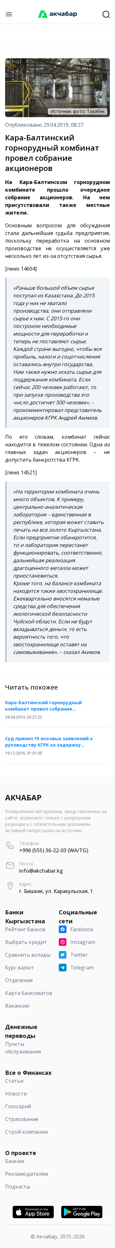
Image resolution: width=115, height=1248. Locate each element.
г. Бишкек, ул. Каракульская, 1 (56, 891)
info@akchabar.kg (41, 870)
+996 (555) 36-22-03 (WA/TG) (53, 850)
